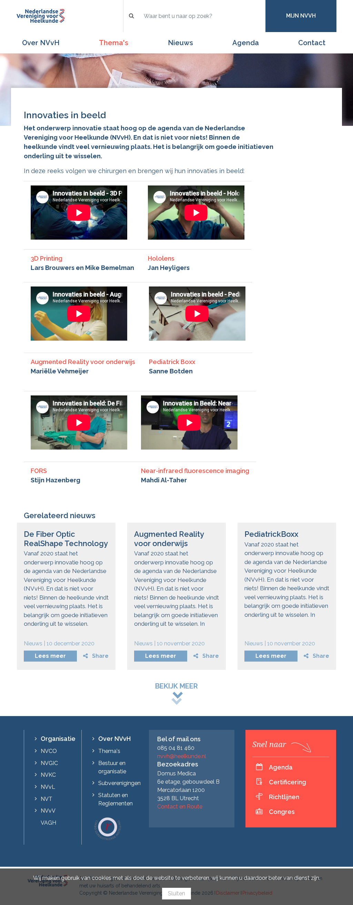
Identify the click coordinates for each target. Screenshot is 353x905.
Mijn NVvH (301, 15)
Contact (311, 43)
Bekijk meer (176, 686)
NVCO (49, 751)
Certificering (287, 782)
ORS (40, 470)
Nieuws (180, 43)
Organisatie (58, 738)
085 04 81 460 (175, 748)
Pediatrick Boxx (172, 361)
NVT (46, 799)
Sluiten (176, 893)
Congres (282, 811)
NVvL (48, 787)
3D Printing (46, 258)
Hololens (161, 258)
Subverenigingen (119, 783)
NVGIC (49, 763)
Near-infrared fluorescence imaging (195, 470)
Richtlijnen (284, 797)
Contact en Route (179, 806)
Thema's (113, 43)
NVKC (48, 775)
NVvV (48, 810)
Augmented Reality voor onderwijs (83, 361)
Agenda (245, 43)
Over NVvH (41, 43)
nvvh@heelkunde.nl (181, 756)
